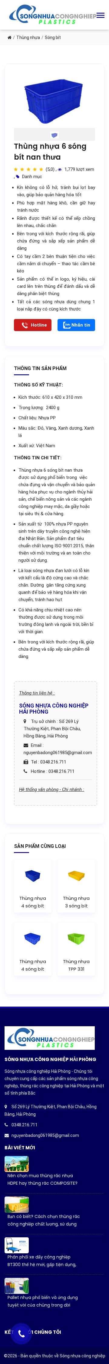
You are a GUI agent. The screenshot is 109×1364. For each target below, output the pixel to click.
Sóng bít (53, 37)
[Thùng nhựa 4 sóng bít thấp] (32, 938)
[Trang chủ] (10, 37)
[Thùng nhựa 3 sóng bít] (76, 875)
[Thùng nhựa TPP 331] (76, 938)
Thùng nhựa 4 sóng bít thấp (32, 969)
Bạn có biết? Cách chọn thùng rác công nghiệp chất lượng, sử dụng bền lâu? (44, 1224)
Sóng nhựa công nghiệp (82, 1355)
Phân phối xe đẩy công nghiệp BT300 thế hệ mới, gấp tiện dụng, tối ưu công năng (42, 1264)
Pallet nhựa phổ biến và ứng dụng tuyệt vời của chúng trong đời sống (43, 1305)
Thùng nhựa (28, 37)
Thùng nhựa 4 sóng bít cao (32, 905)
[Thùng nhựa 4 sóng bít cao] (32, 875)
